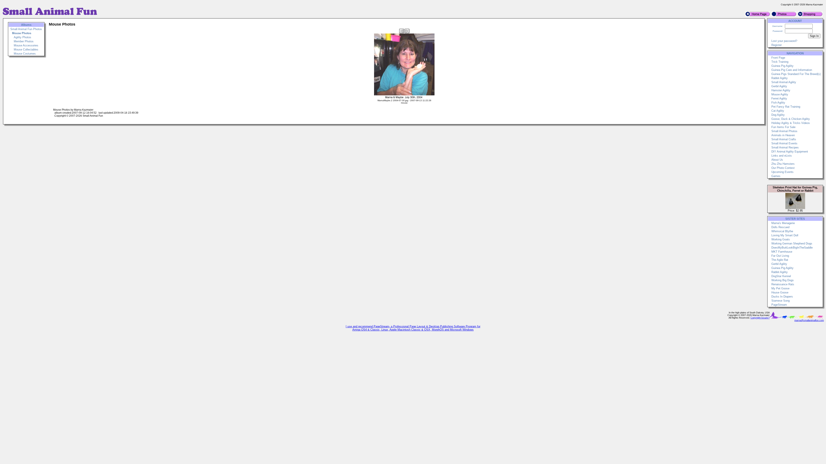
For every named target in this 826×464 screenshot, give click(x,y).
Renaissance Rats (782, 284)
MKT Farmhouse (781, 251)
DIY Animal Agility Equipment (789, 151)
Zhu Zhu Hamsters (783, 163)
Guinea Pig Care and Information (791, 70)
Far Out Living (780, 255)
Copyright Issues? (760, 317)
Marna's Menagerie (783, 223)
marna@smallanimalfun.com (809, 320)
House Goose (779, 292)
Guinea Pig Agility (782, 65)
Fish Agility (778, 102)
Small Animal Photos (784, 131)
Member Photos (24, 41)
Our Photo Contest (783, 167)
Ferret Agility (779, 98)
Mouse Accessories (26, 45)
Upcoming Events (782, 172)
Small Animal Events (784, 143)
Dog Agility (778, 114)
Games (775, 176)
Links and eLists (781, 155)
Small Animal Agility (783, 82)
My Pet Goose (780, 288)
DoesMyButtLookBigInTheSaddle (792, 247)
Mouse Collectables (26, 49)
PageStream (779, 304)
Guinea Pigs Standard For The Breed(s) (796, 74)
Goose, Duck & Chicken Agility (790, 119)
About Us (777, 159)
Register (776, 45)
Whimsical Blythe (782, 231)
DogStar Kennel (781, 276)
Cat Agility (777, 110)
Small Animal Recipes (785, 147)
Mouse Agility (779, 94)
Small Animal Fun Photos (26, 29)
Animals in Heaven (783, 135)
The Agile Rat (779, 259)
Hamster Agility (780, 90)
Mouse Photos (21, 33)
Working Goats (780, 239)
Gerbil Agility (779, 86)
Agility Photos (22, 37)
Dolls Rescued (780, 227)
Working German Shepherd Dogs (791, 243)
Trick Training (779, 61)
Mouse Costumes (25, 53)
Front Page (778, 57)
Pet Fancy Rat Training (785, 106)
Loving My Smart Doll (784, 235)
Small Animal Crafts (783, 139)
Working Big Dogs (782, 280)
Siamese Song (780, 300)
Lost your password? (784, 41)
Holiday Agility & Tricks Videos (790, 123)
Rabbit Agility (779, 78)
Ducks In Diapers (782, 296)
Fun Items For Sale (783, 127)
